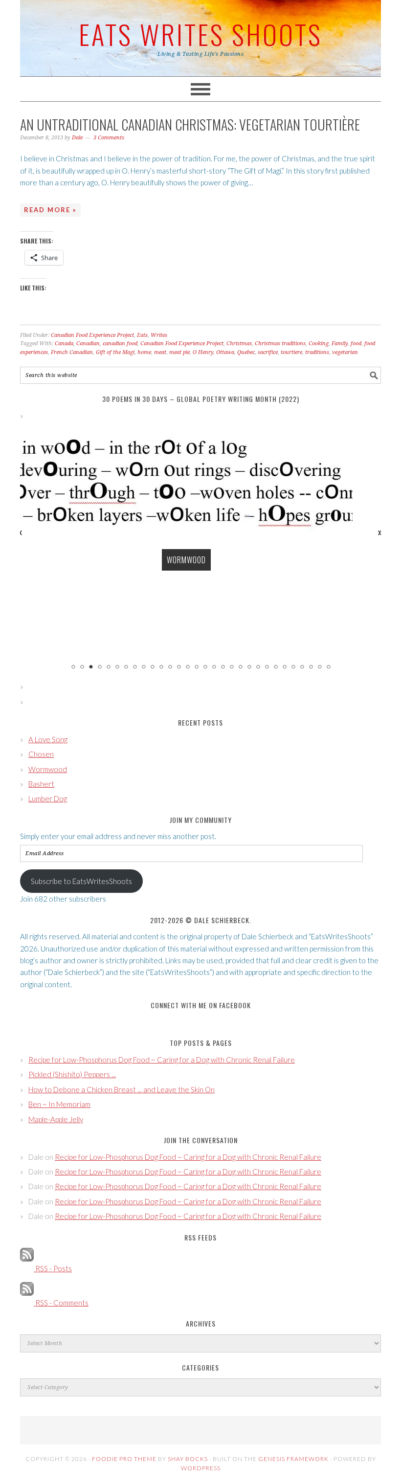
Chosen (41, 754)
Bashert (41, 783)
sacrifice (268, 352)
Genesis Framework (293, 1458)
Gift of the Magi (115, 352)
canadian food (120, 343)
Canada (64, 343)
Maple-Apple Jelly (55, 1119)
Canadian (88, 343)
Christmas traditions (280, 343)
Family (340, 343)
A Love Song (47, 739)
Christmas (239, 343)
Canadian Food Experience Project (92, 335)
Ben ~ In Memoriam (59, 1104)
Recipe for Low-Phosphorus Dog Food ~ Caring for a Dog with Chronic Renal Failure (161, 1059)
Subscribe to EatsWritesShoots (81, 881)
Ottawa (225, 352)
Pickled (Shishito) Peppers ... (72, 1074)
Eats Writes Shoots (200, 34)
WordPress (201, 1468)
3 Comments (108, 137)
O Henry (203, 352)
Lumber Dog (47, 798)
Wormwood (186, 560)
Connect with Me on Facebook (201, 1005)
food (356, 343)
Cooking (319, 343)
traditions (317, 352)
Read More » (50, 210)
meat (160, 352)
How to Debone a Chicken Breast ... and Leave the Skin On (121, 1089)
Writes (159, 335)
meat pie (179, 352)
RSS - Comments (61, 1302)
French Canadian (72, 352)
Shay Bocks (188, 1458)
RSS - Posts (53, 1268)
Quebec (246, 352)
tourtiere (291, 352)
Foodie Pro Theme (124, 1458)
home (144, 352)
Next (380, 532)
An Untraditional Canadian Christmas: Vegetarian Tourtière (190, 124)
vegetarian (345, 352)
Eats (142, 335)
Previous (20, 532)
